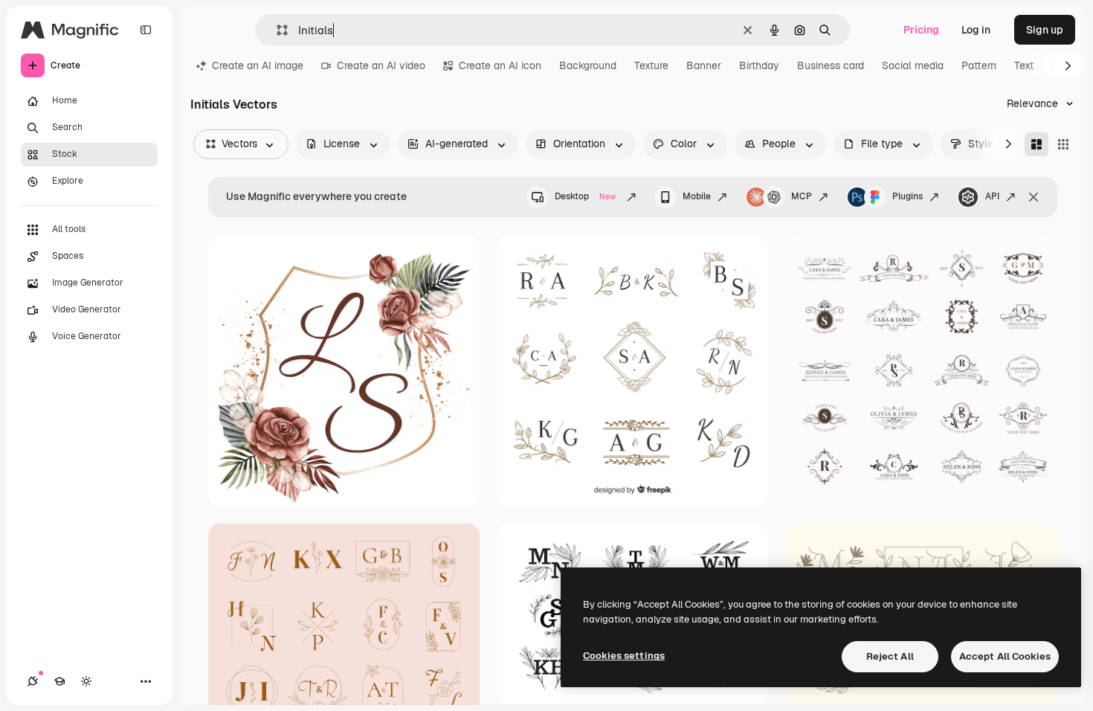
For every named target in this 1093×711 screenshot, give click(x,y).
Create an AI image (257, 65)
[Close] (1033, 197)
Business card (830, 65)
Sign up (1044, 29)
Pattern (978, 65)
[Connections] (33, 681)
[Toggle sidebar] (146, 30)
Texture (651, 65)
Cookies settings (624, 655)
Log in (975, 29)
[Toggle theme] (86, 681)
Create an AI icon (500, 65)
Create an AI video (381, 65)
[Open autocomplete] (276, 30)
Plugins (907, 196)
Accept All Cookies (1005, 656)
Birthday (759, 65)
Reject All (890, 656)
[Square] (1063, 144)
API (992, 196)
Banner (703, 65)
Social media (913, 65)
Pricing (921, 29)
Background (587, 65)
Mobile (697, 196)
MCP (801, 196)
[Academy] (59, 681)
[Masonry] (1036, 144)
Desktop (585, 196)
